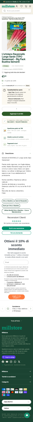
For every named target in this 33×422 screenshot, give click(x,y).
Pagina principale (7, 16)
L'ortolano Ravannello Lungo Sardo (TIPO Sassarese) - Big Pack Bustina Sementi (13, 18)
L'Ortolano (6, 66)
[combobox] (16, 11)
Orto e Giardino (8, 201)
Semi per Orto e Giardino (11, 206)
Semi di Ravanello (21, 201)
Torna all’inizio (15, 321)
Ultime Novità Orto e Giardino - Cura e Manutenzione (16, 211)
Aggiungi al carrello (16, 114)
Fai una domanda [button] (17, 233)
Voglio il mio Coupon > (16, 297)
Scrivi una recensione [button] (16, 228)
